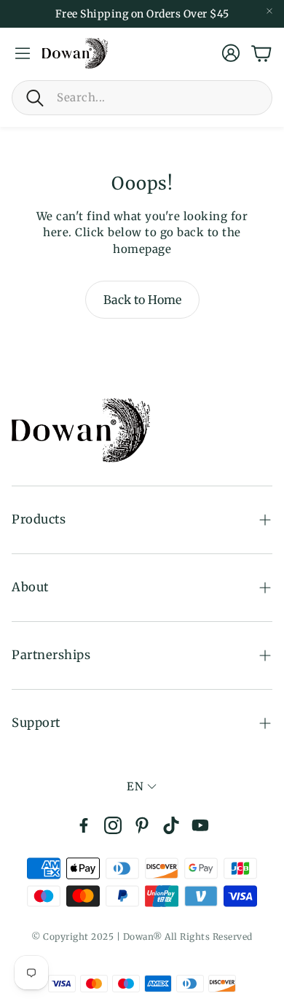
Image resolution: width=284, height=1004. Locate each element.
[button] (142, 97)
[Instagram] (113, 825)
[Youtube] (200, 825)
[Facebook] (83, 825)
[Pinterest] (142, 825)
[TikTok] (171, 825)
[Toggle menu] (22, 53)
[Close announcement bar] (269, 11)
